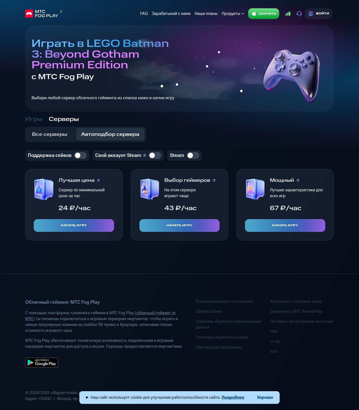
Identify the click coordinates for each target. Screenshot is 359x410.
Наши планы (206, 14)
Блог (274, 352)
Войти (322, 13)
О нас (275, 342)
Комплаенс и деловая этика (296, 301)
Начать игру (74, 225)
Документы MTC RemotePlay (296, 311)
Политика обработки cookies (222, 337)
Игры (33, 119)
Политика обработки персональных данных (228, 324)
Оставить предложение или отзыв (302, 321)
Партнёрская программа (219, 347)
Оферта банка (209, 311)
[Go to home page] (81, 14)
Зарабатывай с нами (171, 14)
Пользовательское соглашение (224, 301)
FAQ (144, 14)
